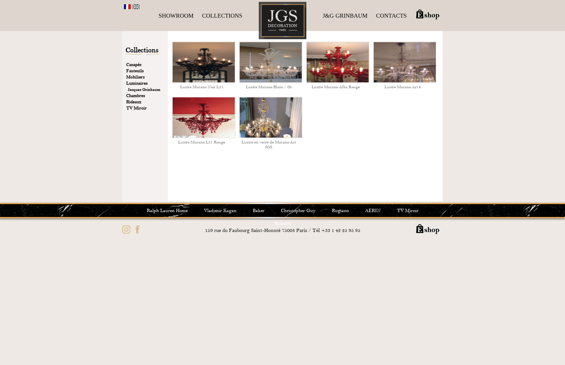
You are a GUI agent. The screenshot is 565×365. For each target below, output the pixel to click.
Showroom (176, 15)
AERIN (373, 210)
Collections (222, 15)
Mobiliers (135, 77)
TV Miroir (136, 108)
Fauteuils (135, 71)
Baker (259, 210)
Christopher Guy (298, 210)
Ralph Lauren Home (167, 210)
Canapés (134, 64)
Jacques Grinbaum (144, 89)
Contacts (391, 15)
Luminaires (137, 83)
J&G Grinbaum (345, 15)
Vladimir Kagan (220, 210)
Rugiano (340, 210)
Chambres (135, 95)
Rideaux (133, 102)
